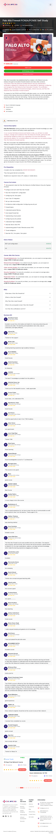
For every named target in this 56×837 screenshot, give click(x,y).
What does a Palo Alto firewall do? (14, 293)
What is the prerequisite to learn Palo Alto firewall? (19, 305)
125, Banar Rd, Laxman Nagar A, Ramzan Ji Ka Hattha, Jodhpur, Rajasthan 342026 (46, 804)
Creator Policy (32, 814)
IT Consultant (23, 804)
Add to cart (28, 67)
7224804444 (45, 826)
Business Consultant (22, 807)
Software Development (23, 818)
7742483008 (43, 812)
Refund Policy (32, 811)
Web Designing (23, 814)
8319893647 (44, 811)
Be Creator (31, 817)
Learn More (22, 780)
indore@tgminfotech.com (45, 823)
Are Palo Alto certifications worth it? (15, 309)
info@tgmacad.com (44, 808)
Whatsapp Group (29, 71)
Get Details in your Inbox (28, 74)
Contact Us (31, 806)
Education (22, 821)
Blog (30, 809)
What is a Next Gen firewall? (13, 297)
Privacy (14, 831)
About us (31, 804)
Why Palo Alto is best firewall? (13, 301)
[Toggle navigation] (50, 4)
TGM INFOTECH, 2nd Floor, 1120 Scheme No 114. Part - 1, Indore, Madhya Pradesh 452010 (46, 818)
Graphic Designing (22, 811)
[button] (17, 787)
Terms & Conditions (7, 831)
